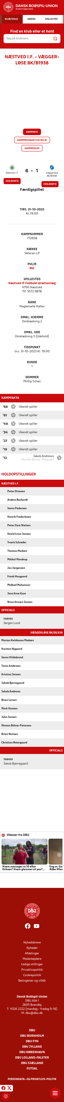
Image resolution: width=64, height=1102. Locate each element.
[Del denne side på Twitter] (9, 1088)
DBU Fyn (32, 1041)
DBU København (32, 1052)
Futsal (32, 1068)
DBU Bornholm (32, 1036)
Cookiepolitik (32, 975)
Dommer (32, 377)
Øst (32, 268)
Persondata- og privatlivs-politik (32, 1079)
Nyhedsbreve (32, 942)
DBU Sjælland (32, 1063)
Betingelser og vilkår (32, 980)
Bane (32, 302)
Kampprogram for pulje (32, 140)
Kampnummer (32, 234)
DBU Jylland (32, 1046)
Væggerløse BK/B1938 (52, 174)
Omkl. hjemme (32, 317)
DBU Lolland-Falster (32, 1057)
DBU (32, 1030)
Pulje (32, 264)
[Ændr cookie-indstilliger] (6, 1096)
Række (32, 249)
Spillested (32, 279)
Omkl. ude (32, 332)
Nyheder (32, 948)
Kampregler (32, 148)
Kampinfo (32, 132)
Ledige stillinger (32, 964)
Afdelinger (32, 953)
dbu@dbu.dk (34, 1013)
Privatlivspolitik (32, 969)
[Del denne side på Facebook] (3, 1088)
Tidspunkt (32, 347)
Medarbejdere (32, 959)
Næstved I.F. (12, 173)
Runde (32, 362)
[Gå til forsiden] (29, 7)
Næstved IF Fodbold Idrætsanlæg (32, 283)
